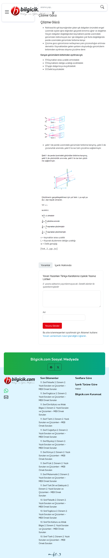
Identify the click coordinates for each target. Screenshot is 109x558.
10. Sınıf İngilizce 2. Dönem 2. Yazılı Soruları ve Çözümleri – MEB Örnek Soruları (53, 514)
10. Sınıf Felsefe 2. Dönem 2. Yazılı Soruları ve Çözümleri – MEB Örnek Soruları (52, 503)
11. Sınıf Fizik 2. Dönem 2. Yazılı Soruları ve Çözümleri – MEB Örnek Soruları (53, 466)
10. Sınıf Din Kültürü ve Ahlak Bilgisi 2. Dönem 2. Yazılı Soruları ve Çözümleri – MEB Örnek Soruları (54, 527)
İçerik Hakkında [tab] (63, 265)
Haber (78, 388)
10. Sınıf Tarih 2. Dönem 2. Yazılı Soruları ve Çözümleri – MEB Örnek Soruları (54, 540)
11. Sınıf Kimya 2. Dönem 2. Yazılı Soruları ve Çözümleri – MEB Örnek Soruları (54, 455)
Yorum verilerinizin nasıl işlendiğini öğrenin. (64, 336)
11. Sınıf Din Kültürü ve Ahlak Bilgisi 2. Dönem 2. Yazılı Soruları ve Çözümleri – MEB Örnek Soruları (54, 409)
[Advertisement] (74, 93)
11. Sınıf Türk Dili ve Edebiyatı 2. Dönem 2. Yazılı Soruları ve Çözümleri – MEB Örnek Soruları (54, 490)
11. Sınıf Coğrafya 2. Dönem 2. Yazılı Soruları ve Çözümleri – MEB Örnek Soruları (53, 433)
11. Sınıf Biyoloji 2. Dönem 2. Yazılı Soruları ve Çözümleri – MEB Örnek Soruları (52, 444)
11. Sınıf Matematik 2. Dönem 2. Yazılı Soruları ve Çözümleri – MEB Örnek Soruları (54, 477)
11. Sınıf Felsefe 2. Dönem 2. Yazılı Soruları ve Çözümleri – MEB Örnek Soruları (52, 385)
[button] (7, 11)
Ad (44, 312)
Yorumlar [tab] (45, 265)
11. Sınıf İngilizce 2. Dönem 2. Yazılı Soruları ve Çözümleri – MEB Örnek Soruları (53, 397)
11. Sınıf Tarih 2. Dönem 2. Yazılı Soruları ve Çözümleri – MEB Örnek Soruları (54, 422)
